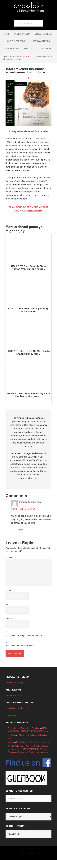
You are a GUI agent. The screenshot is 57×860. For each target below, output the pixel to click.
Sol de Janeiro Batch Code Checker (23, 728)
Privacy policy (11, 715)
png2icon (12, 735)
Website (9, 618)
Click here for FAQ (14, 695)
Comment (10, 557)
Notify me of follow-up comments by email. (24, 635)
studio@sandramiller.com (17, 708)
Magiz (10, 742)
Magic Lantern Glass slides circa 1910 (33, 742)
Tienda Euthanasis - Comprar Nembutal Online (28, 746)
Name (9, 590)
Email (9, 604)
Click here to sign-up (15, 682)
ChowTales (28, 7)
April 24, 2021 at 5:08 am (23, 508)
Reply (20, 529)
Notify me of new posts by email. (20, 645)
